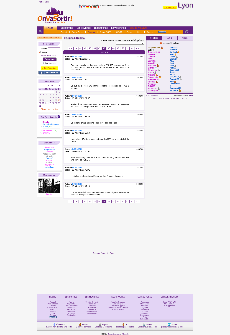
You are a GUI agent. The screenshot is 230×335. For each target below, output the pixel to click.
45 (99, 48)
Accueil (64, 32)
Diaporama (71, 308)
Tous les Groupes (118, 302)
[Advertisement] (136, 16)
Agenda (145, 308)
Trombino (92, 306)
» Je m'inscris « (170, 7)
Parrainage (145, 302)
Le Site (49, 28)
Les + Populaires (71, 306)
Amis (169, 38)
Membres (154, 38)
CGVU (119, 32)
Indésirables (144, 319)
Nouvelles (71, 311)
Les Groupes (101, 28)
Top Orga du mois (49, 117)
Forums (91, 32)
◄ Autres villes (43, 2)
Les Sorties (67, 28)
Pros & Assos (77, 32)
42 (85, 48)
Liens (139, 32)
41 (80, 48)
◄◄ (71, 48)
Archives (71, 313)
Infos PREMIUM (169, 302)
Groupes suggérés (118, 306)
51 (127, 48)
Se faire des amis (92, 302)
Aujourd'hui (71, 304)
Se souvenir (51, 64)
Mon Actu (144, 306)
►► (137, 48)
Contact (150, 32)
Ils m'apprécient (169, 306)
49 (118, 48)
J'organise (145, 309)
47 (109, 48)
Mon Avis (144, 313)
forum (191, 95)
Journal (145, 311)
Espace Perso (118, 28)
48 (113, 48)
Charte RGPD (105, 32)
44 (95, 48)
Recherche (71, 309)
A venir (71, 302)
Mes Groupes (118, 304)
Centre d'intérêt (118, 309)
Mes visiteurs (169, 304)
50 (123, 48)
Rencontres (144, 315)
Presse (130, 32)
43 (90, 48)
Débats (80, 38)
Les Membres (84, 28)
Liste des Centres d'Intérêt (118, 308)
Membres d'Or (92, 311)
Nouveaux (92, 309)
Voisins (185, 38)
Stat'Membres (92, 313)
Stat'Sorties (71, 315)
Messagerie (144, 304)
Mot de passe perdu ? (49, 55)
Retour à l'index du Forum (104, 253)
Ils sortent (92, 308)
